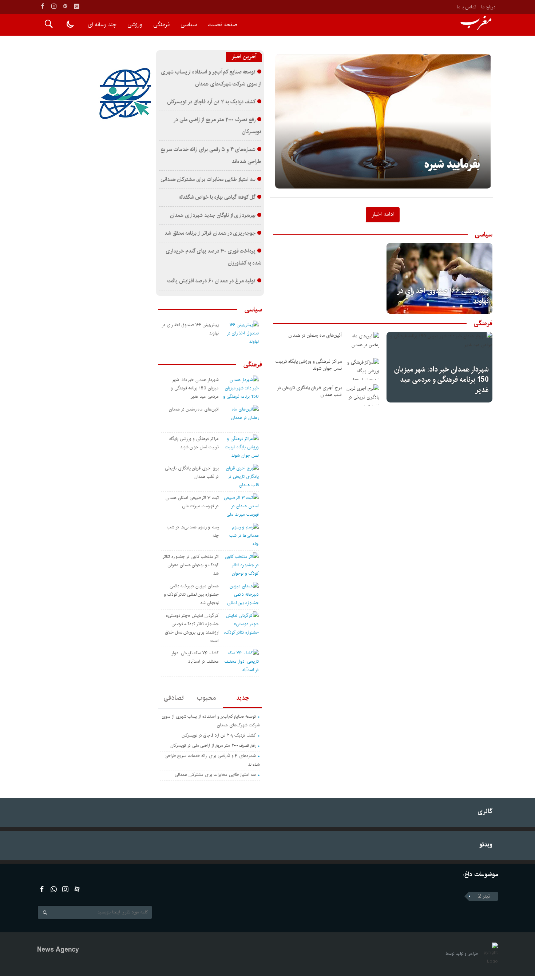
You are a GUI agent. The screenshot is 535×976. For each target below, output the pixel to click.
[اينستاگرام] (54, 6)
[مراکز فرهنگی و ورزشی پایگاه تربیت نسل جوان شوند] (362, 369)
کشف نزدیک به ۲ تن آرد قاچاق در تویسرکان (211, 102)
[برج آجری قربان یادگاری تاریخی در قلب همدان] (362, 395)
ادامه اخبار (383, 214)
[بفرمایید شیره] (383, 121)
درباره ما (488, 7)
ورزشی (134, 24)
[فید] (76, 6)
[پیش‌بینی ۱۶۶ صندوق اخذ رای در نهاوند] (439, 278)
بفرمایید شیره (452, 164)
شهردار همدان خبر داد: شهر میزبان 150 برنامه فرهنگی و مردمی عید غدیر (441, 380)
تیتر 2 (484, 896)
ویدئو (485, 844)
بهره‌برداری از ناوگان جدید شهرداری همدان (212, 215)
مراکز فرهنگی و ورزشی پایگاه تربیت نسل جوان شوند (309, 365)
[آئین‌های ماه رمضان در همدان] (362, 343)
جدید (242, 698)
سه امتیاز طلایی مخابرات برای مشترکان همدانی (208, 179)
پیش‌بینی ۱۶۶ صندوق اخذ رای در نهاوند (443, 296)
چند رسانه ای (102, 24)
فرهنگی (161, 24)
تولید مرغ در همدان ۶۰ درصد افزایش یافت (211, 281)
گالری (484, 811)
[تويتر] (54, 889)
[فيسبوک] (43, 6)
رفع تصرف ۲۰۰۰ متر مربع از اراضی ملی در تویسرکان (213, 745)
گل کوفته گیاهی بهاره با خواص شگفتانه (217, 197)
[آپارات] (65, 6)
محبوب (206, 698)
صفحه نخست (222, 24)
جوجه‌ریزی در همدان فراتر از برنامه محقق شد (210, 233)
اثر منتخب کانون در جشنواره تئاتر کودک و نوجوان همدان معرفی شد (191, 565)
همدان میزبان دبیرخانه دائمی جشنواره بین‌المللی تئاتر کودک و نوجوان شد (191, 594)
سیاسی (189, 24)
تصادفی (174, 698)
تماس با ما (466, 7)
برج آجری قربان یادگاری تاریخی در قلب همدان (309, 391)
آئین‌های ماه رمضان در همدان (315, 335)
